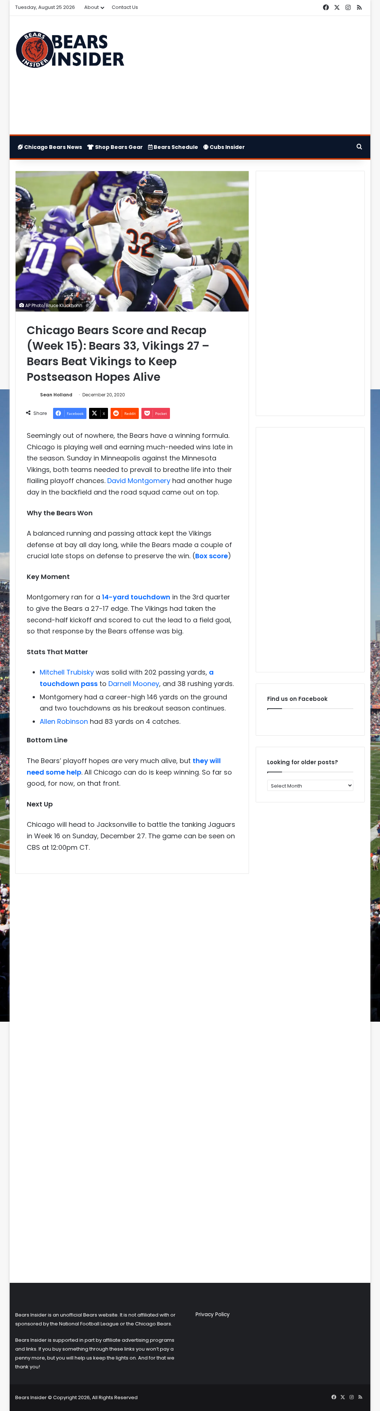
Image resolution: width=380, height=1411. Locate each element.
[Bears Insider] (69, 52)
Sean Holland (56, 395)
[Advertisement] (250, 75)
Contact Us (125, 7)
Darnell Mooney (133, 683)
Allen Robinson (64, 721)
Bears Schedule (175, 147)
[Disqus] (132, 977)
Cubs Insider (227, 147)
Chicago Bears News (52, 147)
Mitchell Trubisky (67, 672)
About (91, 7)
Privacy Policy (213, 1314)
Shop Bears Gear (118, 147)
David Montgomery (138, 480)
